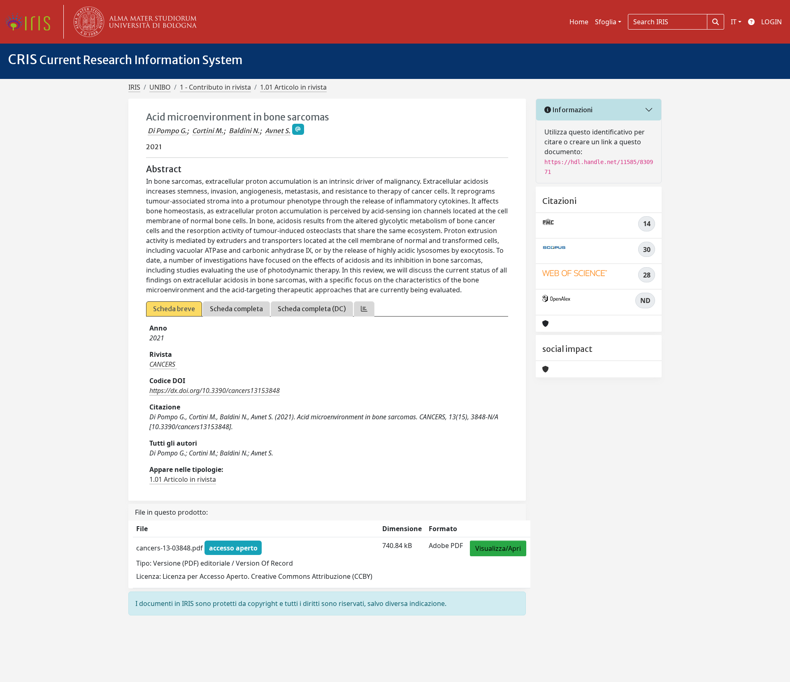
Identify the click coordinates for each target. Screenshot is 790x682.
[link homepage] (31, 22)
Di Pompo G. (167, 131)
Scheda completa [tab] (236, 309)
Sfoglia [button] (605, 21)
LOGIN (771, 21)
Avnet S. (277, 131)
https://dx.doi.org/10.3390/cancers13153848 (214, 390)
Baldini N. (244, 131)
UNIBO (160, 87)
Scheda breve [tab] (174, 309)
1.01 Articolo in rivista (293, 87)
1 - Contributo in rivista (215, 87)
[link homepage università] (133, 22)
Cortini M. (207, 131)
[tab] (364, 309)
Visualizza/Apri (498, 548)
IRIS (134, 87)
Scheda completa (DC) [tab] (312, 309)
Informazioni (571, 110)
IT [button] (734, 21)
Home (578, 21)
